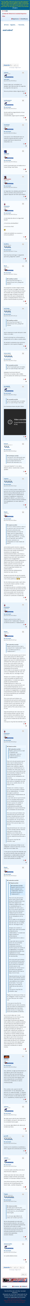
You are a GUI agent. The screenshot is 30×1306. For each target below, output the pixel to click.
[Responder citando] (23, 73)
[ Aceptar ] (15, 8)
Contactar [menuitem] (16, 1286)
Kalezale (6, 443)
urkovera (6, 72)
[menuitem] (6, 11)
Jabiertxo (6, 1058)
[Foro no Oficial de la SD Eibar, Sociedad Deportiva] (15, 1280)
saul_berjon (7, 308)
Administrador (7, 179)
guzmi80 (6, 1136)
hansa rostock (7, 353)
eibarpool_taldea (8, 1243)
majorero (6, 478)
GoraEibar (6, 244)
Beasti (5, 265)
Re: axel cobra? (7, 107)
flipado (5, 512)
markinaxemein (8, 100)
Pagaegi (6, 1194)
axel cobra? (8, 30)
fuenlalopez (7, 124)
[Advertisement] (15, 48)
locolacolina (7, 206)
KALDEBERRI (7, 386)
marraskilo (6, 153)
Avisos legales (21, 1302)
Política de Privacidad (10, 1302)
